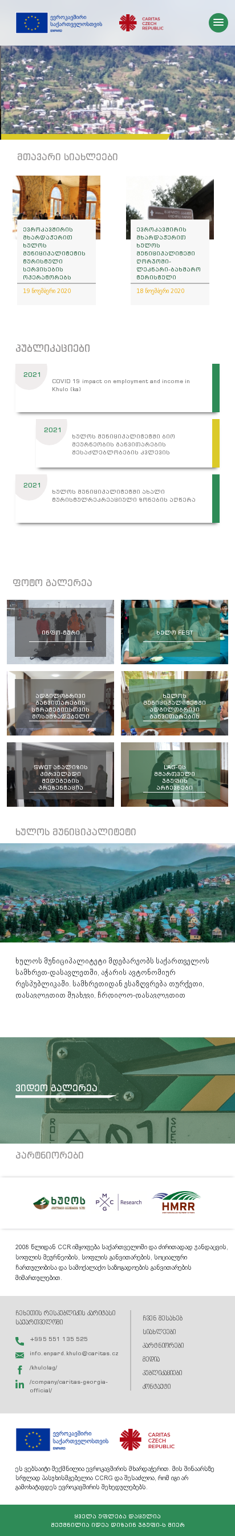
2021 (32, 374)
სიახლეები (159, 1332)
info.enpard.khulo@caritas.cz (74, 1353)
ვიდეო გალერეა (56, 1088)
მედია (151, 1359)
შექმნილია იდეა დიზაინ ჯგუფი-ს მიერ (118, 1524)
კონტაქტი (157, 1387)
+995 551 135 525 (59, 1338)
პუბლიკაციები (162, 1373)
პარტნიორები (163, 1346)
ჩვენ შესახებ (163, 1318)
